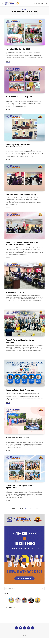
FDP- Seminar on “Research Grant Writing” (21, 195)
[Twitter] (20, 627)
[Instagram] (24, 627)
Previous (13, 508)
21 (22, 508)
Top (25, 635)
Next (37, 508)
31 (34, 508)
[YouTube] (28, 627)
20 (20, 508)
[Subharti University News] (12, 3)
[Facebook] (16, 627)
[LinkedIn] (32, 627)
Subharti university (22, 632)
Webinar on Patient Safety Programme (20, 390)
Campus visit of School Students (17, 438)
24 (30, 508)
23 (27, 508)
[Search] (46, 3)
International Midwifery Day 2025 (18, 49)
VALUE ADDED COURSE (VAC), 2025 (19, 97)
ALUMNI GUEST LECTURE (15, 292)
